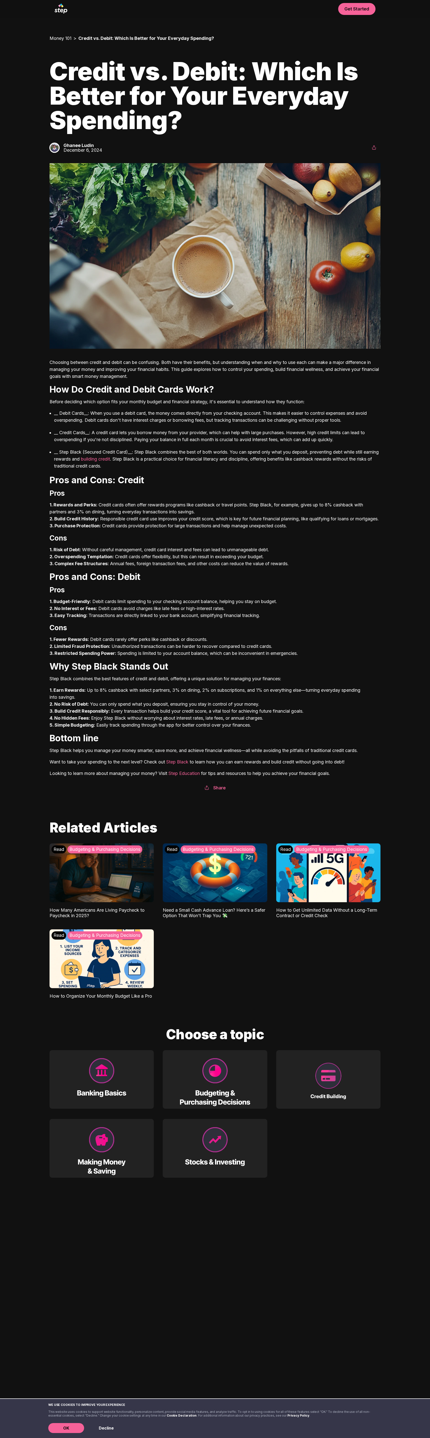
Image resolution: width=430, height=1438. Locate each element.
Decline (106, 1428)
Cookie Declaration (182, 1415)
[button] (374, 147)
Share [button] (219, 787)
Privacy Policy (298, 1415)
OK (66, 1428)
